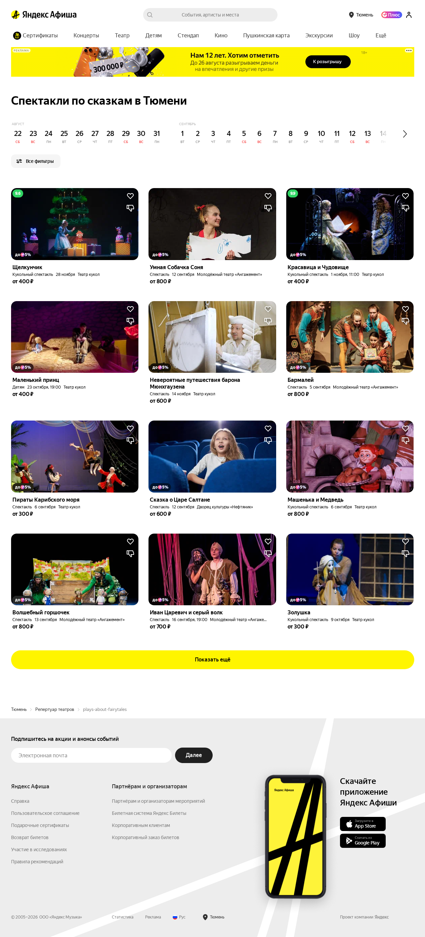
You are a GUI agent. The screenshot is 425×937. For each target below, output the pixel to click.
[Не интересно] (130, 208)
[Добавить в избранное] (130, 196)
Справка (20, 801)
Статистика (122, 917)
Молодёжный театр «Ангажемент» (229, 274)
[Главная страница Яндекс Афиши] (15, 14)
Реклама (153, 917)
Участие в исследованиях (39, 849)
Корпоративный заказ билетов (145, 837)
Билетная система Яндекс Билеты (149, 813)
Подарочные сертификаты (40, 825)
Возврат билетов (30, 837)
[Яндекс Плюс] (391, 14)
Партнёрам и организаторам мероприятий (158, 801)
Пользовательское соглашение (45, 813)
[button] (381, 36)
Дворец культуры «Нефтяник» (225, 507)
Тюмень (19, 709)
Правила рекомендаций (37, 861)
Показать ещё (212, 659)
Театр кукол (89, 274)
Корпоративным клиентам (141, 825)
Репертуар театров (54, 709)
